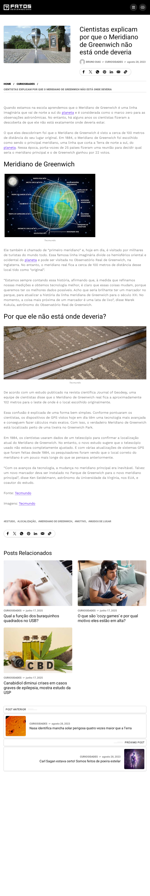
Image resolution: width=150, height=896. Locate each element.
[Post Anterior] (16, 726)
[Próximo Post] (134, 759)
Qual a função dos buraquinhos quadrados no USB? (31, 618)
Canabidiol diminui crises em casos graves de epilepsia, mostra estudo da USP (37, 688)
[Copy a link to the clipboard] (125, 71)
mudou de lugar (100, 521)
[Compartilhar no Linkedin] (111, 71)
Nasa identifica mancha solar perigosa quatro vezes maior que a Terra (80, 728)
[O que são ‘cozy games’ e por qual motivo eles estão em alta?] (112, 583)
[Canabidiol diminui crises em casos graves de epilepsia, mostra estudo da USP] (38, 650)
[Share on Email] (118, 71)
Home (7, 84)
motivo (81, 521)
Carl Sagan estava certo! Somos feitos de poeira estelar (80, 761)
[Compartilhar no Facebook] (83, 71)
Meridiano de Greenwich (56, 521)
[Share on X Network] (90, 71)
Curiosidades (114, 62)
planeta (68, 112)
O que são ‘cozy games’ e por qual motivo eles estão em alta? (108, 618)
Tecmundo (23, 493)
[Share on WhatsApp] (97, 71)
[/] (133, 7)
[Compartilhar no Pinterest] (104, 71)
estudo (10, 521)
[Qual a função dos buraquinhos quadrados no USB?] (38, 583)
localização (27, 521)
